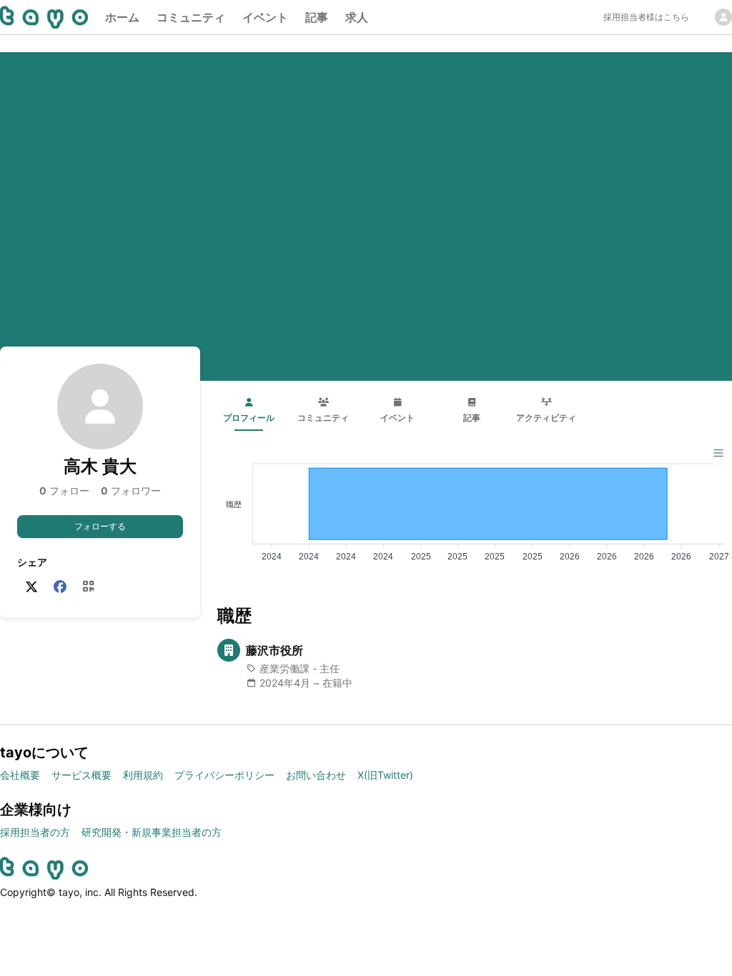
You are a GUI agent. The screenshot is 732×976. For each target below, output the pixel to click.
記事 (316, 17)
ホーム (122, 17)
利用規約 (143, 775)
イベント (265, 17)
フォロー (64, 490)
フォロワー (131, 490)
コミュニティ (191, 17)
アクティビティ (546, 417)
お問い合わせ (316, 775)
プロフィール (248, 417)
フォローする (100, 526)
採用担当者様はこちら (646, 16)
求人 (356, 17)
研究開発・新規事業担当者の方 (151, 832)
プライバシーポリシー (224, 775)
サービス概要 (81, 775)
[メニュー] (718, 453)
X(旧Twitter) (385, 775)
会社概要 (20, 775)
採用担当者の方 (35, 832)
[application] (474, 506)
